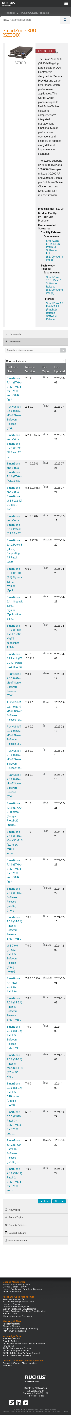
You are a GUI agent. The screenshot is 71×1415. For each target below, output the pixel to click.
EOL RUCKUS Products (34, 12)
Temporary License (12, 1291)
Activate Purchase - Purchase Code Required (24, 1311)
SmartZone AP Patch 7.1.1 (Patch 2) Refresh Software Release (54, 311)
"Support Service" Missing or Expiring (20, 1328)
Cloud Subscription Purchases (17, 1316)
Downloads (14, 341)
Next (57, 1201)
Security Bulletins (17, 1225)
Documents (14, 334)
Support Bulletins (17, 1233)
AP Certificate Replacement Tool (18, 1302)
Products (10, 12)
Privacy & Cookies (23, 1411)
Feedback (7, 1366)
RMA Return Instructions (14, 1331)
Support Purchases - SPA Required (19, 1309)
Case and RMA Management (16, 1306)
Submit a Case (10, 1313)
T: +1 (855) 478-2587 (35, 1396)
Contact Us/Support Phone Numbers (20, 1363)
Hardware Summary (12, 1304)
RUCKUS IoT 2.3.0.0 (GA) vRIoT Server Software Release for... (14, 759)
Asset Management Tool (14, 1299)
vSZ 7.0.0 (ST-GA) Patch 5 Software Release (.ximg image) (12, 958)
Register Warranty (11, 1324)
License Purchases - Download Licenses (22, 1289)
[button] (65, 20)
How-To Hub (9, 1346)
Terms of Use (8, 1411)
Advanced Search (17, 1240)
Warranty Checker (11, 1326)
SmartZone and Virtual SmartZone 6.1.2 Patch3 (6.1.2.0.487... (15, 524)
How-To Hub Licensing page (16, 1284)
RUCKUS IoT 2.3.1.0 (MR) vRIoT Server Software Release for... (14, 711)
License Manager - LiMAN (15, 1287)
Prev (45, 1201)
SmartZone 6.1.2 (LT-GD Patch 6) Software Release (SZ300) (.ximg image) (55, 250)
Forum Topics (15, 1217)
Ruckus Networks (35, 1388)
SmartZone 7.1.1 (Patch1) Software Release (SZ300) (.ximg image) (55, 285)
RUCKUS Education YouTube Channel (21, 1353)
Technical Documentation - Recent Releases (24, 1343)
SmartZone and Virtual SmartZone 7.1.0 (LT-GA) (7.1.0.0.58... (14, 472)
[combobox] (30, 20)
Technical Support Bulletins (16, 1350)
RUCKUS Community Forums (17, 1348)
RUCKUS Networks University (17, 1355)
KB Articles (14, 1209)
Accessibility (38, 1411)
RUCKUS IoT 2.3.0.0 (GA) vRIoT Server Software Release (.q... (14, 735)
